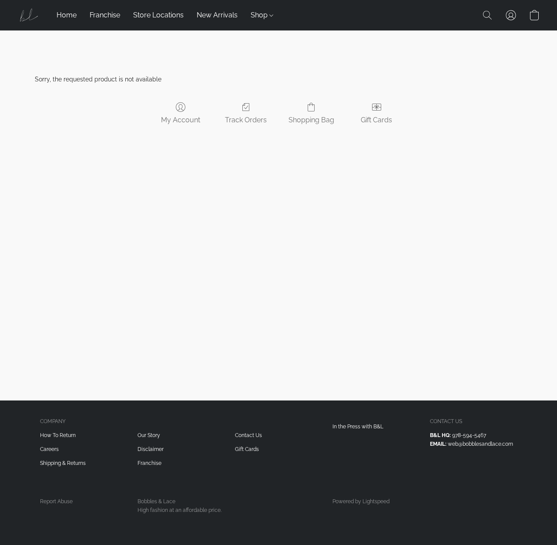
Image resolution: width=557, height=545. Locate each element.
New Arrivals (217, 15)
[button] (28, 15)
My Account (180, 120)
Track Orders (246, 120)
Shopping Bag (311, 120)
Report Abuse (56, 501)
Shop (260, 15)
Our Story (149, 435)
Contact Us (248, 435)
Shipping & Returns (63, 463)
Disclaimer (151, 449)
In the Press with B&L (357, 427)
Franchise (105, 15)
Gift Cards (376, 120)
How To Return (58, 435)
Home (67, 15)
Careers (49, 449)
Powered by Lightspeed (360, 501)
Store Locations (158, 15)
